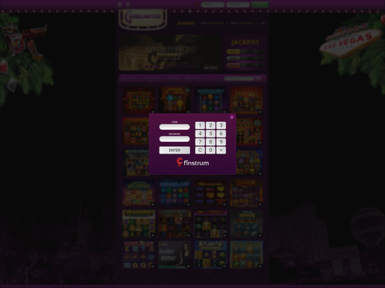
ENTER (174, 150)
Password (174, 134)
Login (174, 122)
